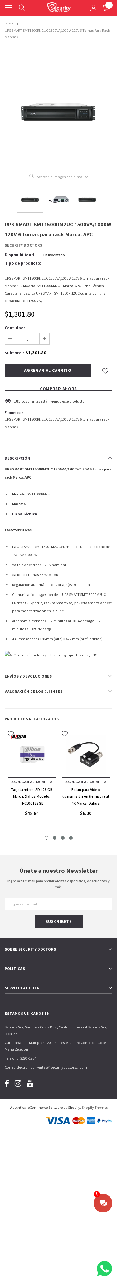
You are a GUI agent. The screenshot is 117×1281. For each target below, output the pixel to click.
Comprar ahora (58, 388)
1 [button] (46, 838)
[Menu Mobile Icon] (8, 8)
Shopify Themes (95, 1107)
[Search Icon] (22, 8)
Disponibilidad (19, 255)
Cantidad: (15, 327)
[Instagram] (18, 1083)
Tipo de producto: (23, 263)
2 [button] (54, 838)
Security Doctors (23, 245)
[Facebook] (7, 1083)
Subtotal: (14, 353)
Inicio (9, 23)
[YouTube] (30, 1083)
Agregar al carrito (31, 781)
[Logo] (58, 6)
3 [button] (63, 838)
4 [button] (71, 838)
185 (17, 401)
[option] (58, 109)
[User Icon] (93, 8)
